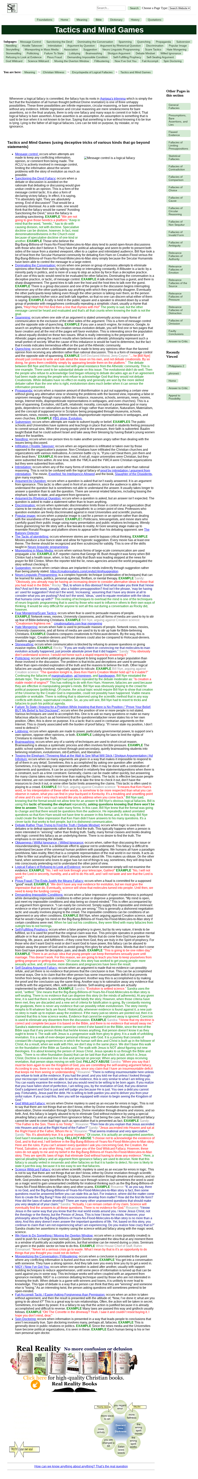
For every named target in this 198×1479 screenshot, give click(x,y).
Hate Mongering (176, 49)
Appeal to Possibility (175, 397)
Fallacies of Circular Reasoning (176, 211)
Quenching (143, 41)
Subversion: (23, 421)
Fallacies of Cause (176, 199)
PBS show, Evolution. (67, 418)
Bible (99, 19)
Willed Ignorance (170, 53)
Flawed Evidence (174, 133)
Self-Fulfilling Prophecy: (31, 929)
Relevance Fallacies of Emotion (176, 269)
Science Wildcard (38, 61)
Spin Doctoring (173, 61)
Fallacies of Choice (176, 189)
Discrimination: (25, 505)
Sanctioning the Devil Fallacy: (35, 178)
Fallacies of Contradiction (177, 168)
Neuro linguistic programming (48, 547)
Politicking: (22, 658)
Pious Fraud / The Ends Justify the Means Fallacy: (49, 880)
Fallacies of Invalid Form (176, 233)
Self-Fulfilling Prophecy (127, 57)
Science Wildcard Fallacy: (33, 1169)
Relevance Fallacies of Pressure (176, 296)
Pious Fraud (54, 57)
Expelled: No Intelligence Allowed (72, 474)
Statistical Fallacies (174, 157)
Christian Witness (53, 72)
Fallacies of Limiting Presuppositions (178, 145)
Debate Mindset (145, 53)
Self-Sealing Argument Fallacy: (36, 967)
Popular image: (25, 515)
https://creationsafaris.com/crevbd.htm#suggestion (84, 571)
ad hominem (82, 675)
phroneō (174, 373)
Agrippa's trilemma (113, 98)
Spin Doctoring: (25, 1319)
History (135, 19)
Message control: (27, 154)
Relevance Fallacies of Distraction (176, 310)
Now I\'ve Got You (126, 61)
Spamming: (23, 317)
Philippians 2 (176, 366)
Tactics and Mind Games (135, 72)
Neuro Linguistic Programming (121, 49)
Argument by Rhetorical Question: (38, 498)
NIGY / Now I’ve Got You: (32, 1266)
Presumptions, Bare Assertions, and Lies (178, 120)
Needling (11, 45)
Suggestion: (23, 568)
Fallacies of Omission (176, 322)
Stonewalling (13, 53)
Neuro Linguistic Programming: (36, 574)
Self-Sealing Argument (160, 57)
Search (134, 8)
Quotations (154, 19)
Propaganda (163, 41)
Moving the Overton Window (71, 61)
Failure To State (54, 53)
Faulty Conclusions (176, 332)
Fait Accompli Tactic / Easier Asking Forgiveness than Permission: (60, 1294)
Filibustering (101, 61)
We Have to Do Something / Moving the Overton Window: (54, 1235)
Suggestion (90, 49)
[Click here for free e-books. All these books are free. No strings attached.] (73, 1394)
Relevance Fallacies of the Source (178, 283)
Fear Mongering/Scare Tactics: (36, 613)
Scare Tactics (153, 49)
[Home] (11, 8)
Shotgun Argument (119, 53)
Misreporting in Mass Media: (34, 550)
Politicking (33, 53)
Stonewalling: (24, 644)
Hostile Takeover (32, 45)
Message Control (30, 41)
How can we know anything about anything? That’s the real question (81, 1466)
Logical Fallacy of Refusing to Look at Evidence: (48, 867)
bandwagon (107, 675)
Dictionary (116, 19)
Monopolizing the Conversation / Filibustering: (46, 1256)
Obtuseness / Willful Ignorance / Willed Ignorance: (49, 842)
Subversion (183, 41)
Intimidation (55, 45)
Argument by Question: (30, 481)
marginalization (62, 675)
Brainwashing (94, 53)
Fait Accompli (150, 61)
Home (64, 19)
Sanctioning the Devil (59, 41)
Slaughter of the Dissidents (133, 474)
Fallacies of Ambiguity (176, 244)
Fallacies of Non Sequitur (177, 223)
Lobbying (74, 53)
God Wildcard (14, 61)
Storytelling (12, 49)
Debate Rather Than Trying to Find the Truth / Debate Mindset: (57, 825)
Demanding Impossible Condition (87, 57)
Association (71, 49)
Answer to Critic (178, 341)
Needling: (21, 439)
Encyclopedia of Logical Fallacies (92, 72)
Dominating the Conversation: (35, 265)
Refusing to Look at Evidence (24, 57)
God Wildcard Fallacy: (30, 1103)
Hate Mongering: (26, 627)
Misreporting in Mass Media (42, 49)
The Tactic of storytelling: (32, 536)
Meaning (82, 19)
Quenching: (23, 348)
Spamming (125, 41)
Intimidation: (23, 467)
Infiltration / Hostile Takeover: (35, 446)
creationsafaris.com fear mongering (78, 623)
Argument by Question (81, 45)
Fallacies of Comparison (176, 178)
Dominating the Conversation (95, 41)
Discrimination (154, 45)
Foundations (44, 19)
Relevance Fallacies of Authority (176, 256)
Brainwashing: (25, 741)
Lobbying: (22, 731)
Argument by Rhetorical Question (120, 45)
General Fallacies (174, 106)
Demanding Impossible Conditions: (39, 894)
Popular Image (178, 45)
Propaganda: (24, 390)
